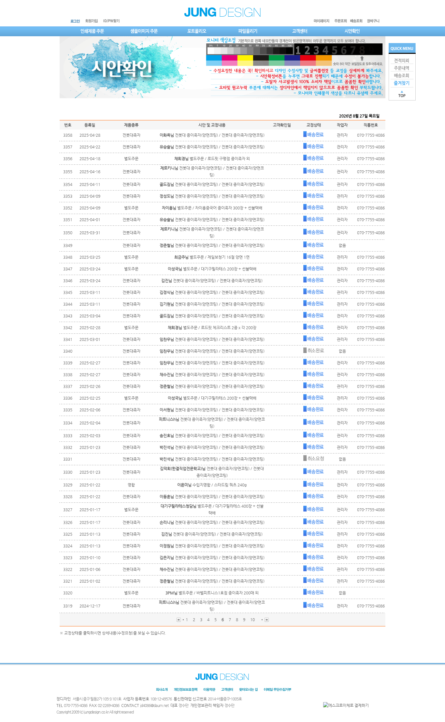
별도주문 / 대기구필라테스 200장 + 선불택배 (212, 269)
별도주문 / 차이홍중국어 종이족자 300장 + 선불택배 (212, 208)
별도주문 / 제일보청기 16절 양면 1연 (212, 257)
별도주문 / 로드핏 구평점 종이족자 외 (212, 158)
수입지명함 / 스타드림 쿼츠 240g (212, 485)
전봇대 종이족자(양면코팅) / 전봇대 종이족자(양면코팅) (212, 135)
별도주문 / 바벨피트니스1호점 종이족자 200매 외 (212, 593)
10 (252, 619)
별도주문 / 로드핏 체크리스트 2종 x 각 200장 (212, 327)
